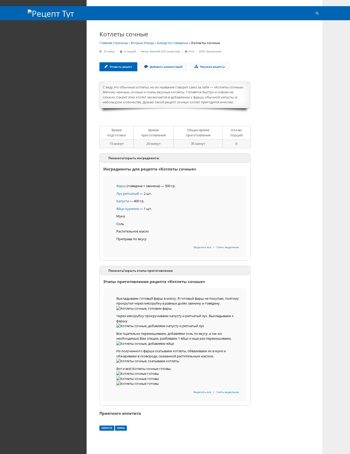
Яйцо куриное (127, 208)
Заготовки (36, 72)
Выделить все (202, 247)
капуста (106, 428)
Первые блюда (39, 34)
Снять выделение (228, 247)
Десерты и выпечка (43, 59)
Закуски (34, 53)
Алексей (155, 51)
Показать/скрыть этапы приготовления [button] (140, 270)
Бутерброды (37, 66)
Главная (34, 27)
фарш (121, 428)
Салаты (34, 46)
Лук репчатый (127, 193)
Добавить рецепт (41, 78)
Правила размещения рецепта (51, 85)
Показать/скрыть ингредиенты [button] (133, 158)
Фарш (121, 186)
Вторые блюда (39, 40)
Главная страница (113, 43)
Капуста (122, 201)
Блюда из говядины (172, 43)
